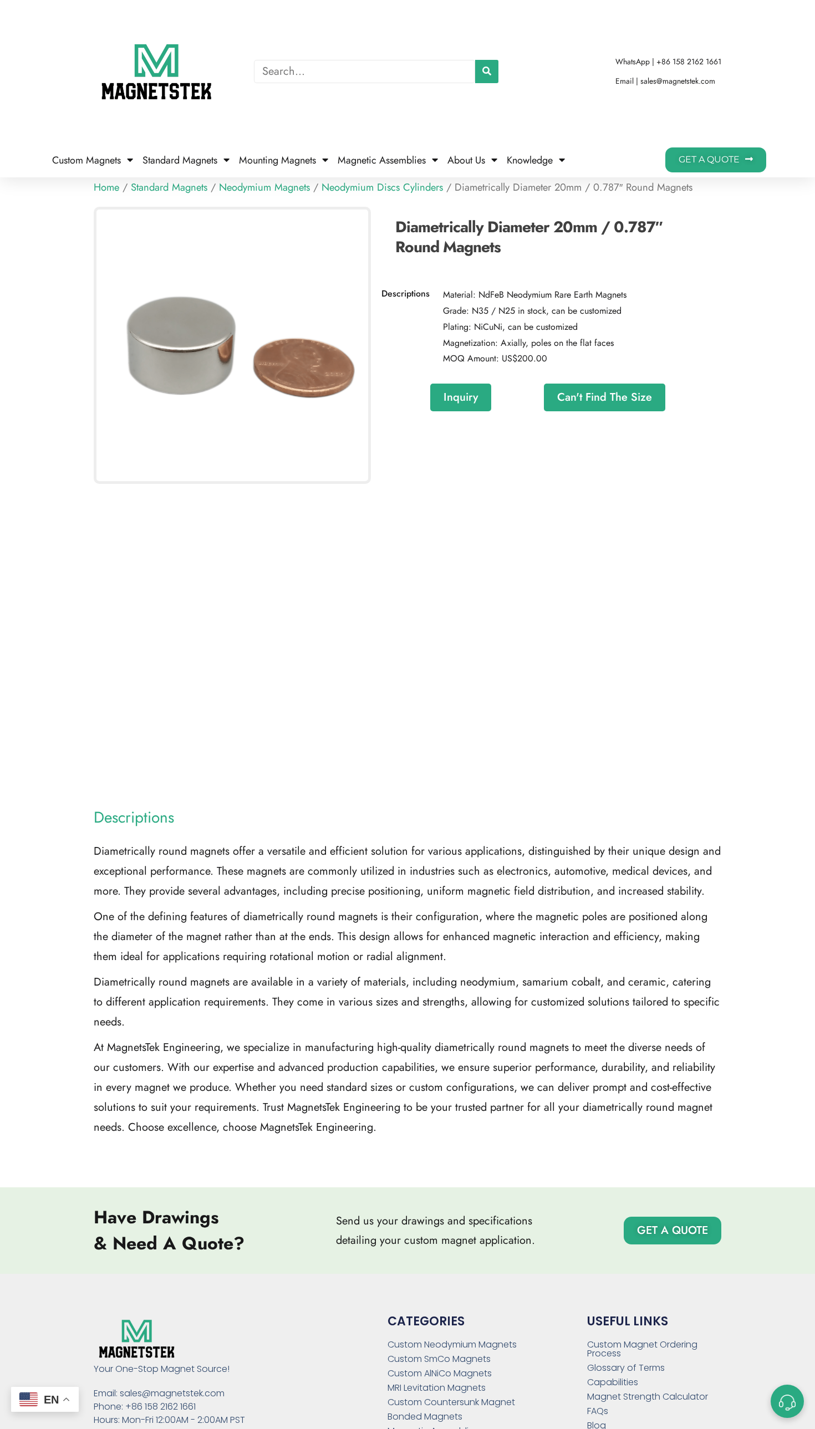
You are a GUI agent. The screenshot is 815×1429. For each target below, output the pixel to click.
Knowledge (530, 160)
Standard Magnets (169, 187)
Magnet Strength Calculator (647, 1396)
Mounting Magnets (277, 160)
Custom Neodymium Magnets (452, 1344)
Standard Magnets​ (179, 160)
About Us (466, 160)
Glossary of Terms (626, 1368)
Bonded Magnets (425, 1416)
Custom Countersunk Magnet (451, 1402)
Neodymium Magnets (264, 187)
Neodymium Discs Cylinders (382, 187)
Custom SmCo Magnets (439, 1359)
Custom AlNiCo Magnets (440, 1373)
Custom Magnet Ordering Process (642, 1349)
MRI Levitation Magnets (437, 1388)
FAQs (597, 1411)
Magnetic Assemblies (382, 160)
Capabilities (612, 1382)
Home (106, 187)
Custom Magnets (86, 160)
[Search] (486, 71)
